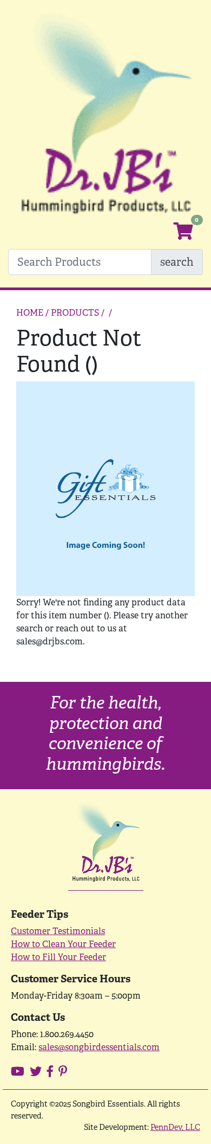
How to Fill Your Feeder (58, 957)
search (177, 262)
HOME (29, 312)
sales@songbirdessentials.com (99, 1047)
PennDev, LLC (175, 1127)
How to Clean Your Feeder (63, 944)
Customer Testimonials (58, 931)
